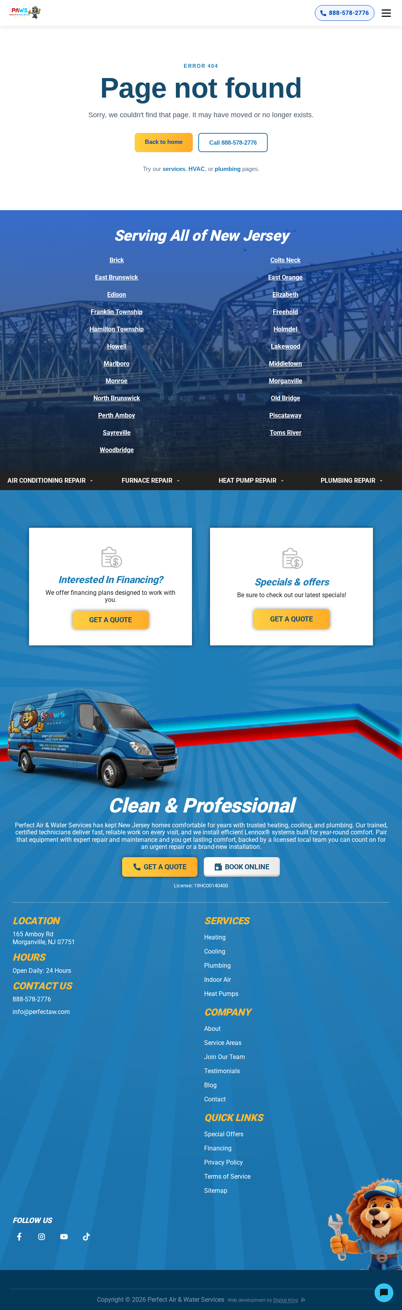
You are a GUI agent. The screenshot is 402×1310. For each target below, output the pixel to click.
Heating (215, 937)
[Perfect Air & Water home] (33, 13)
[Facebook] (19, 1236)
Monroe (117, 381)
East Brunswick (116, 277)
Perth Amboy (116, 415)
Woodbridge (117, 450)
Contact (215, 1099)
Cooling (214, 951)
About (212, 1028)
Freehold (285, 312)
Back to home (164, 141)
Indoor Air (217, 979)
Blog (210, 1085)
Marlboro (117, 363)
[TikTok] (86, 1236)
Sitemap (215, 1190)
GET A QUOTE (110, 620)
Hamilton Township (117, 329)
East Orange (285, 277)
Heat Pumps (221, 993)
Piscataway (285, 415)
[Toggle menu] (386, 13)
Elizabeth (285, 294)
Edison (116, 294)
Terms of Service (227, 1176)
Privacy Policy (223, 1162)
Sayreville (117, 432)
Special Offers (223, 1134)
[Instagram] (41, 1236)
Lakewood (285, 346)
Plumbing (217, 965)
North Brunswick (116, 398)
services (174, 168)
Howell (116, 346)
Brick (117, 260)
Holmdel (285, 329)
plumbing (228, 168)
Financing (218, 1148)
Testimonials (222, 1071)
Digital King (285, 1300)
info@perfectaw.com (41, 1012)
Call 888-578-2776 (233, 142)
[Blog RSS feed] (303, 1299)
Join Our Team (224, 1057)
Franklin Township (117, 312)
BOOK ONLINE (247, 867)
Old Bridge (285, 398)
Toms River (286, 432)
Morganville (285, 381)
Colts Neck (285, 260)
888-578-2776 (32, 999)
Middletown (285, 363)
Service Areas (222, 1043)
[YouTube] (63, 1236)
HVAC (196, 168)
